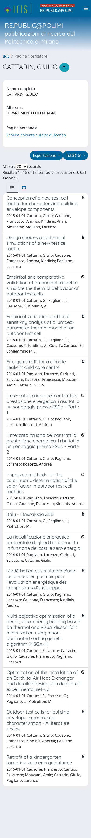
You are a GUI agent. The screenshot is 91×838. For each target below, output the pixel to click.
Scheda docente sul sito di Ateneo (36, 135)
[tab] (12, 188)
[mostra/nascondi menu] (86, 8)
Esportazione (45, 155)
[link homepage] (17, 8)
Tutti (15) (74, 155)
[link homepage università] (57, 8)
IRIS (6, 56)
